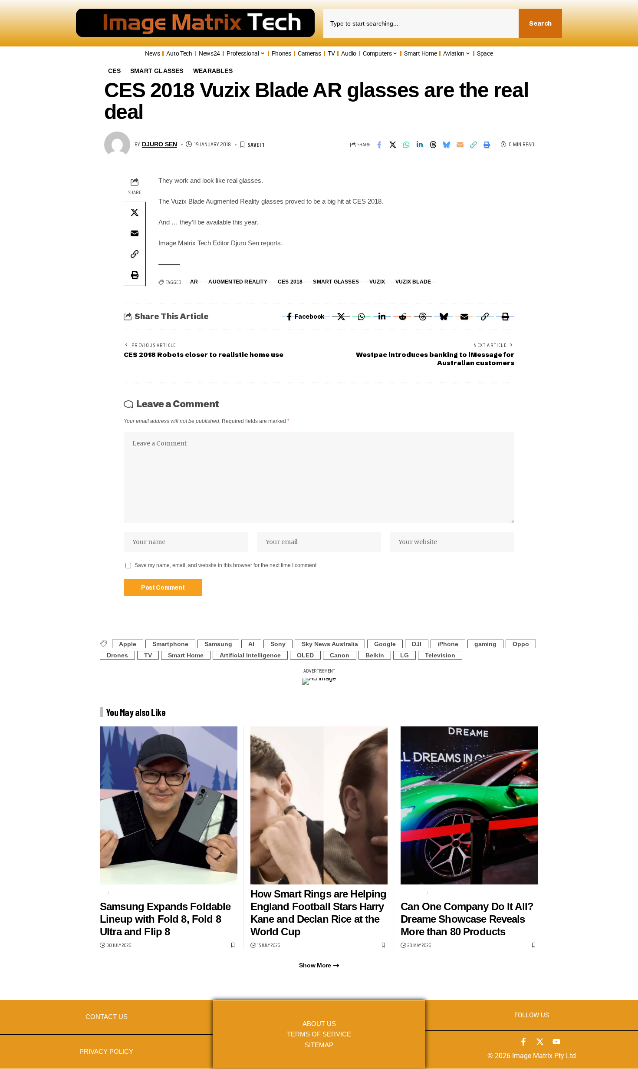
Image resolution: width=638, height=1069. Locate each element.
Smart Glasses (157, 71)
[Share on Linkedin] (420, 145)
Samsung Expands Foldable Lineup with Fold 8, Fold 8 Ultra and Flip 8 (165, 919)
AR (194, 282)
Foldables (128, 893)
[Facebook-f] (523, 1042)
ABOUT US (319, 1023)
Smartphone (170, 643)
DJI (416, 643)
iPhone (447, 643)
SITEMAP (319, 1045)
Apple (127, 643)
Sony (278, 643)
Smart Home (186, 655)
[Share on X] (393, 145)
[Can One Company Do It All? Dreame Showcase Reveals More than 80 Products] (469, 805)
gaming (485, 643)
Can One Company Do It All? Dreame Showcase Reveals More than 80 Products (467, 919)
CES (114, 71)
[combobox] (421, 23)
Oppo (521, 643)
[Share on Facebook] (379, 145)
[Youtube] (556, 1042)
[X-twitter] (540, 1042)
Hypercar (446, 893)
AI (251, 643)
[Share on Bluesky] (447, 145)
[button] (473, 145)
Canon (339, 655)
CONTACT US (107, 1016)
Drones (117, 655)
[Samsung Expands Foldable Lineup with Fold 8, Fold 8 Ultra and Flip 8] (168, 805)
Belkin (374, 655)
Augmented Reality (237, 282)
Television (440, 655)
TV (148, 655)
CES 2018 (290, 282)
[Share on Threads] (433, 145)
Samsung (218, 643)
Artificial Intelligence (250, 655)
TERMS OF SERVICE (319, 1034)
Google (385, 643)
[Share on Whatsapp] (406, 145)
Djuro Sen (159, 144)
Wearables (213, 71)
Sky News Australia (330, 643)
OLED (305, 655)
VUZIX (377, 282)
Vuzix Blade (413, 282)
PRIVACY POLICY (106, 1051)
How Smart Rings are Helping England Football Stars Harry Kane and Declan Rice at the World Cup (318, 912)
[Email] (460, 145)
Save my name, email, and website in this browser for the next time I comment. (226, 565)
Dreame (412, 893)
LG (404, 655)
